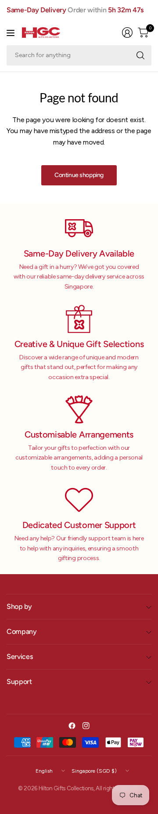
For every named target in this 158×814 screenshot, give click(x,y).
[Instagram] (86, 726)
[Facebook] (72, 726)
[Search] (140, 55)
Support (19, 681)
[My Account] (127, 32)
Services (19, 656)
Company (22, 631)
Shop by (19, 606)
